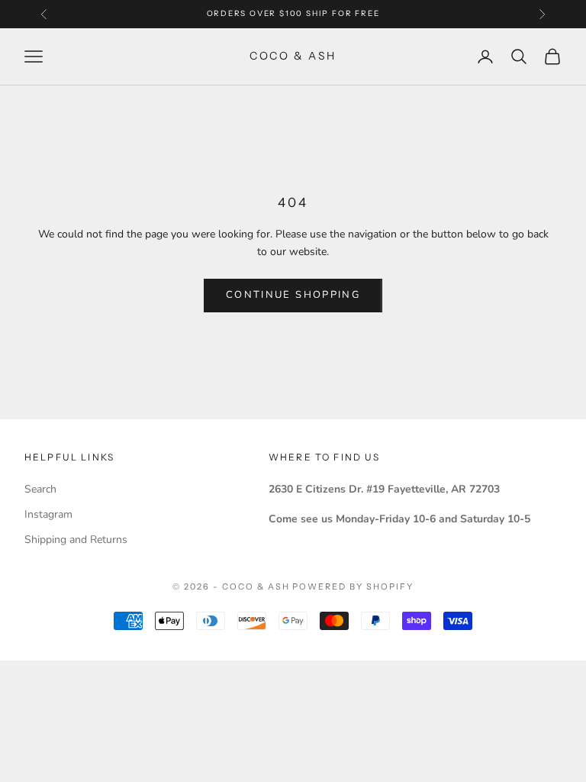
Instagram (48, 514)
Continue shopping (293, 295)
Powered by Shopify (353, 586)
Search (40, 489)
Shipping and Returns (75, 539)
